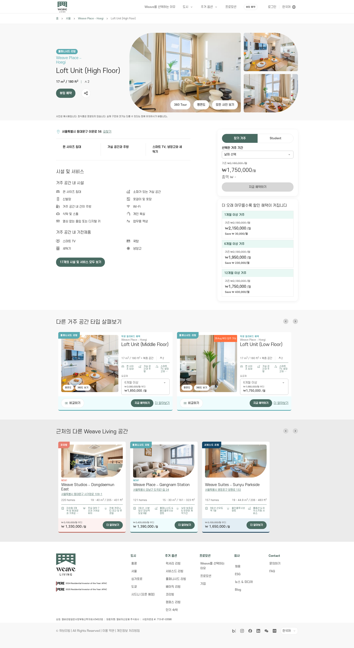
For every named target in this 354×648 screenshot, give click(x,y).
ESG (237, 574)
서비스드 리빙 (174, 571)
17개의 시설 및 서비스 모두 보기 (80, 262)
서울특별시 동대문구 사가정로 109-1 (81, 494)
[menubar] (200, 7)
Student (275, 138)
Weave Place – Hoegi (90, 18)
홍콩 (134, 563)
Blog (238, 589)
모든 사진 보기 (225, 104)
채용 (237, 566)
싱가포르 (136, 579)
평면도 (201, 104)
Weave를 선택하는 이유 (212, 566)
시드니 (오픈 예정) (143, 594)
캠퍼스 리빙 (173, 602)
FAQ (272, 571)
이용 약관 (108, 631)
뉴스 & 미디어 (244, 582)
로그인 (272, 7)
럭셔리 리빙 (173, 563)
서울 (68, 18)
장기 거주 (240, 138)
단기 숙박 (172, 610)
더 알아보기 (162, 403)
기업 (203, 584)
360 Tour (180, 104)
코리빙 (170, 594)
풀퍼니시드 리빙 (176, 579)
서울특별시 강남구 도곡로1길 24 (151, 489)
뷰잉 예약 (250, 7)
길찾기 (107, 131)
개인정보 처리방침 (128, 631)
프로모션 (205, 576)
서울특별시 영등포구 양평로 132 (223, 489)
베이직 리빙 (173, 586)
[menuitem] (188, 7)
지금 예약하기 (142, 403)
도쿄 (134, 586)
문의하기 (274, 563)
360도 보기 (82, 387)
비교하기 (74, 403)
